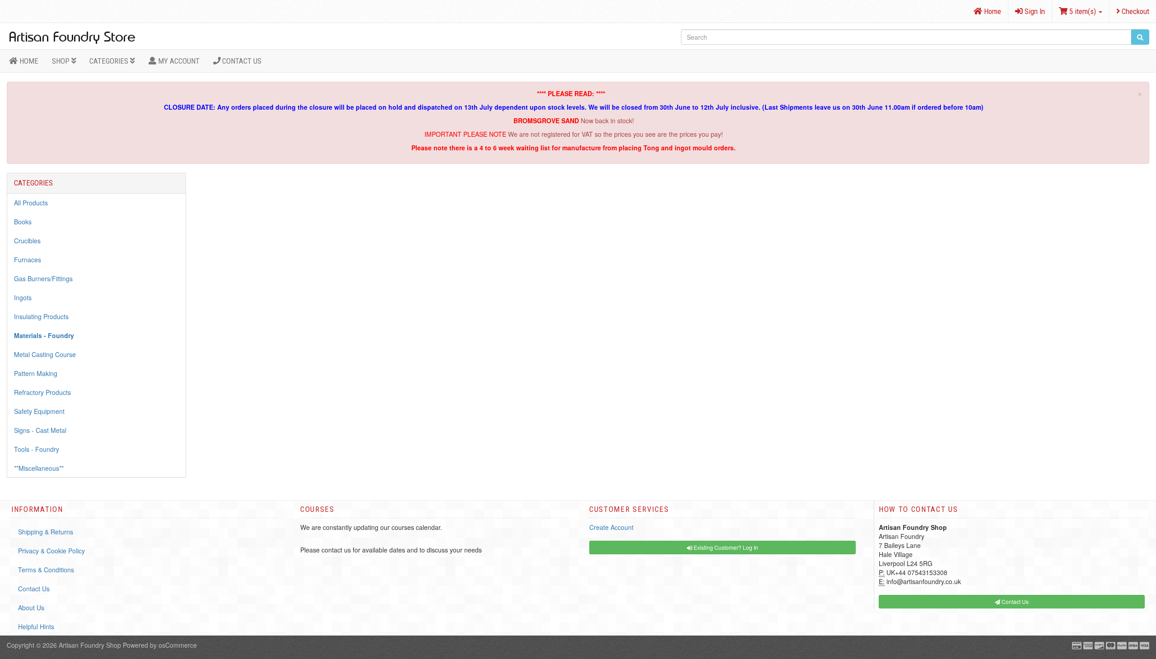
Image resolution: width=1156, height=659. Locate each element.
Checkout (1134, 11)
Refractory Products (42, 392)
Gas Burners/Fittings (43, 278)
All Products (31, 202)
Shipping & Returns (45, 531)
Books (23, 221)
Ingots (23, 297)
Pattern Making (35, 373)
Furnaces (27, 259)
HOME (28, 60)
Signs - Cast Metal (40, 430)
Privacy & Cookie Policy (51, 550)
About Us (31, 607)
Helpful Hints (36, 626)
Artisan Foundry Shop (90, 645)
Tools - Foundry (36, 449)
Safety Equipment (39, 411)
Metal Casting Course (45, 354)
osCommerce (177, 645)
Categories (109, 60)
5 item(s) (1082, 11)
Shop (61, 60)
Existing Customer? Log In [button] (725, 547)
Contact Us (240, 60)
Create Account (611, 527)
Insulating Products (41, 316)
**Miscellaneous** (39, 468)
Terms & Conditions (46, 569)
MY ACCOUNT (178, 60)
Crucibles (27, 240)
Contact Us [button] (1014, 601)
